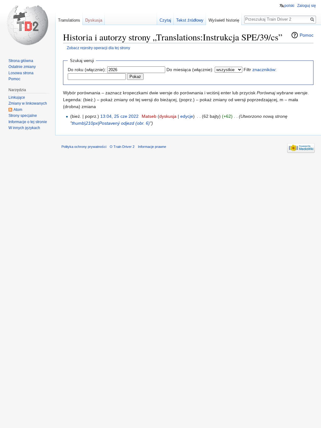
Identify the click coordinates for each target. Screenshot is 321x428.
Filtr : (260, 69)
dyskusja (167, 116)
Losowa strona (21, 73)
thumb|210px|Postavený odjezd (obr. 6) (111, 123)
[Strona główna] (28, 25)
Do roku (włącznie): (87, 69)
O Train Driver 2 (122, 147)
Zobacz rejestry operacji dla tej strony (98, 48)
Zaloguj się (306, 5)
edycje (186, 116)
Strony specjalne (22, 115)
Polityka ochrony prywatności (83, 147)
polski (289, 5)
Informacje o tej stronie (27, 122)
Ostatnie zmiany (22, 67)
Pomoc (306, 35)
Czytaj (165, 20)
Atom (17, 109)
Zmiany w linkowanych (27, 103)
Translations (69, 20)
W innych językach (24, 128)
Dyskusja (93, 20)
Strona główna (20, 61)
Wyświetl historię (223, 20)
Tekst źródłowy (189, 20)
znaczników (263, 69)
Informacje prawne (152, 147)
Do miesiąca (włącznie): (189, 69)
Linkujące (16, 97)
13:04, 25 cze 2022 (119, 116)
